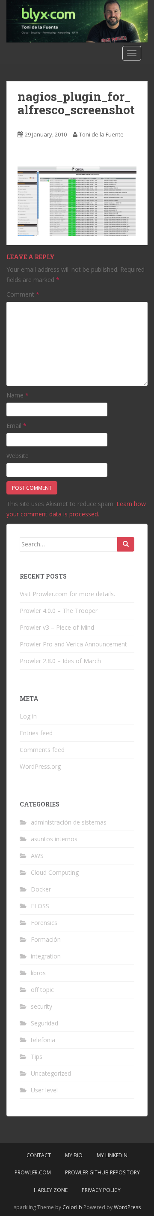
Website (17, 456)
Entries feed (36, 733)
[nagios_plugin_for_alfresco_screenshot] (77, 200)
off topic (42, 990)
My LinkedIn (112, 1155)
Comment (22, 294)
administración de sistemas (69, 822)
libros (38, 973)
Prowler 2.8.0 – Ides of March (60, 661)
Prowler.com (33, 1172)
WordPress (127, 1207)
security (41, 1006)
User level (44, 1090)
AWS (37, 856)
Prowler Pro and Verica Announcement (73, 644)
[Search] (125, 544)
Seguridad (44, 1023)
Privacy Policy (101, 1190)
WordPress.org (40, 766)
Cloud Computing (55, 872)
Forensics (44, 923)
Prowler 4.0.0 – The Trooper (59, 610)
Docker (41, 889)
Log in (28, 716)
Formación (46, 939)
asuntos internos (54, 839)
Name (17, 395)
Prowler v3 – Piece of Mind (57, 627)
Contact (39, 1155)
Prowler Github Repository (102, 1172)
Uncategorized (51, 1073)
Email (16, 426)
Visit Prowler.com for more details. (67, 594)
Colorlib (72, 1207)
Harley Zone (51, 1190)
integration (46, 956)
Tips (36, 1056)
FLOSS (40, 906)
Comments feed (42, 750)
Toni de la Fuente (101, 134)
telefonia (43, 1040)
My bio (74, 1155)
